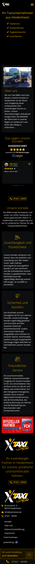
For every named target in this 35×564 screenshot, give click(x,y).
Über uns (8, 525)
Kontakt (7, 521)
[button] (32, 4)
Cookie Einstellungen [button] (11, 537)
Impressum (9, 533)
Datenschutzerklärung (14, 529)
